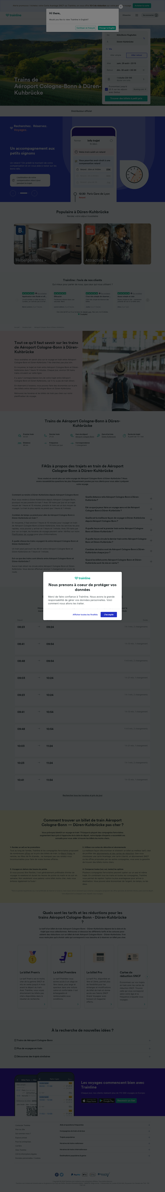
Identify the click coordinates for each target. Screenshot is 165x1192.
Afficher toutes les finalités (85, 614)
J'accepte (109, 614)
